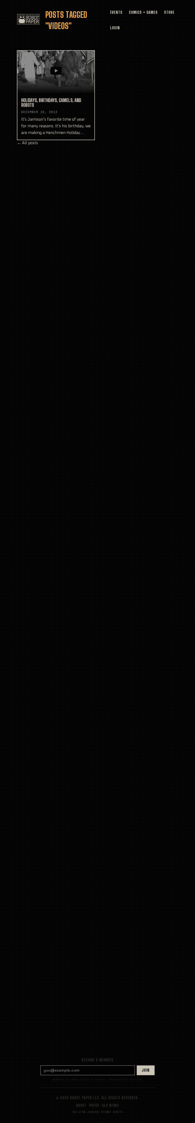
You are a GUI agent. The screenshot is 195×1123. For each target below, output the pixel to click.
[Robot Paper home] (28, 19)
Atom (82, 1111)
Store (169, 12)
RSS (75, 1111)
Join (146, 1070)
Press (94, 1105)
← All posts (27, 143)
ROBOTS (117, 1111)
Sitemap (106, 1111)
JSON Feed (93, 1111)
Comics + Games (143, 12)
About (81, 1105)
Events (116, 12)
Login (115, 27)
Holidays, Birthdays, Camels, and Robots (51, 102)
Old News (110, 1105)
